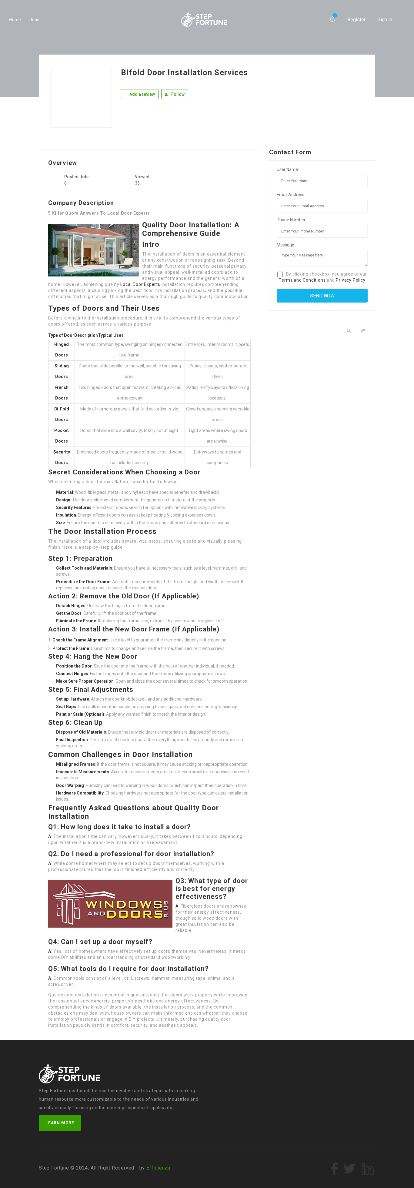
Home (15, 19)
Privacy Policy (350, 280)
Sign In (385, 19)
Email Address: (291, 194)
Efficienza (158, 1168)
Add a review (142, 94)
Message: (286, 245)
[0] (332, 19)
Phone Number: (291, 219)
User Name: (288, 169)
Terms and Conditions (302, 280)
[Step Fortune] (204, 19)
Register (356, 19)
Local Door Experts (140, 284)
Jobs (34, 19)
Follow (177, 94)
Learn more (59, 1122)
